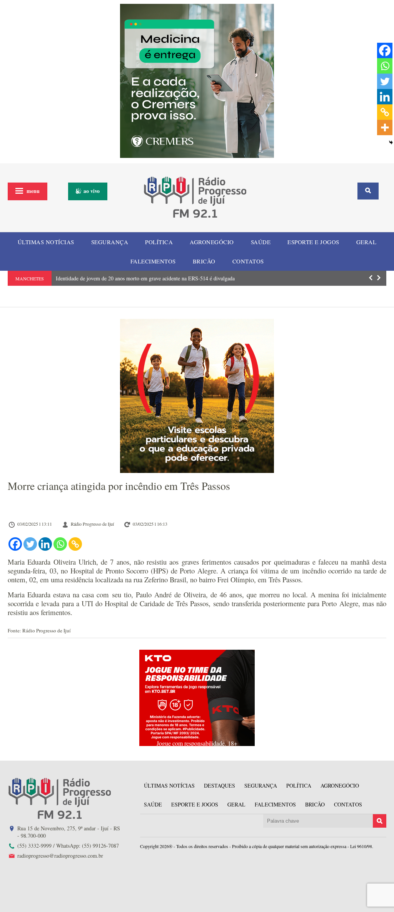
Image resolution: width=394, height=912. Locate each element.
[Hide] (391, 142)
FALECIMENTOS (153, 261)
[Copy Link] (75, 544)
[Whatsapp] (60, 544)
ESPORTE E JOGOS (313, 242)
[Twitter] (30, 544)
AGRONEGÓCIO (212, 242)
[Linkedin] (45, 544)
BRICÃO (204, 261)
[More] (384, 127)
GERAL (366, 242)
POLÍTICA (159, 242)
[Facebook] (15, 544)
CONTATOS (248, 261)
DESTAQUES (219, 785)
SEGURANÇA (110, 242)
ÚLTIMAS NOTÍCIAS (46, 242)
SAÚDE (261, 242)
